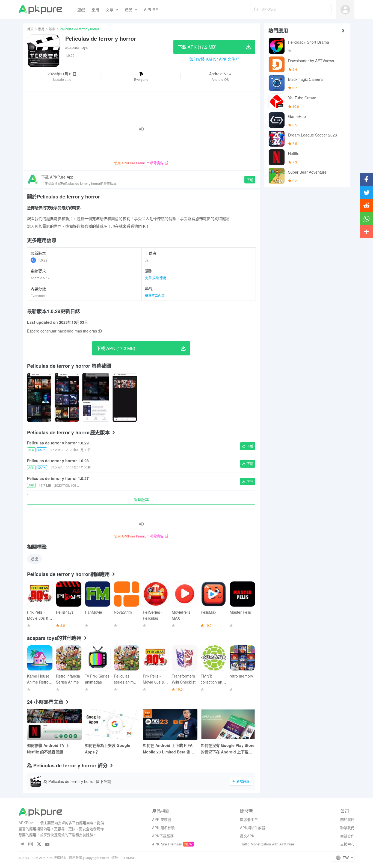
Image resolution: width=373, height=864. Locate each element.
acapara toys (76, 47)
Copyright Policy (97, 857)
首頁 (30, 28)
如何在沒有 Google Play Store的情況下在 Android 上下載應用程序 (227, 749)
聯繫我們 (347, 827)
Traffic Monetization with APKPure (267, 844)
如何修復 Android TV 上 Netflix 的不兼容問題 (48, 749)
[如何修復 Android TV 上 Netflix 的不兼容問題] (54, 724)
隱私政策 (75, 857)
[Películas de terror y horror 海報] (39, 397)
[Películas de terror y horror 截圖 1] (67, 397)
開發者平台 (249, 819)
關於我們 (347, 819)
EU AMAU (127, 857)
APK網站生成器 (252, 827)
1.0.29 (43, 260)
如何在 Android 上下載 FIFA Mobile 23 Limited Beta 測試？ (168, 749)
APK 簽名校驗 (163, 827)
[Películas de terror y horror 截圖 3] (125, 397)
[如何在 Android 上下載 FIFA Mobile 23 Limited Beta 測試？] (170, 724)
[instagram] (30, 844)
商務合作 (347, 835)
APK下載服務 (163, 835)
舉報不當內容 (155, 295)
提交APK (247, 835)
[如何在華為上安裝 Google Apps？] (112, 724)
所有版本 (141, 499)
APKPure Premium (167, 844)
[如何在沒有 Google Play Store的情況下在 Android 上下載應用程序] (228, 724)
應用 (41, 28)
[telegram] (22, 844)
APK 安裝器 (161, 819)
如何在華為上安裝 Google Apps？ (107, 749)
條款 (114, 857)
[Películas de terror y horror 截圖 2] (95, 397)
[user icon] (345, 9)
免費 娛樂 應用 (155, 277)
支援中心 (347, 844)
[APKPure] (40, 9)
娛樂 (52, 28)
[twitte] (38, 844)
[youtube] (47, 844)
